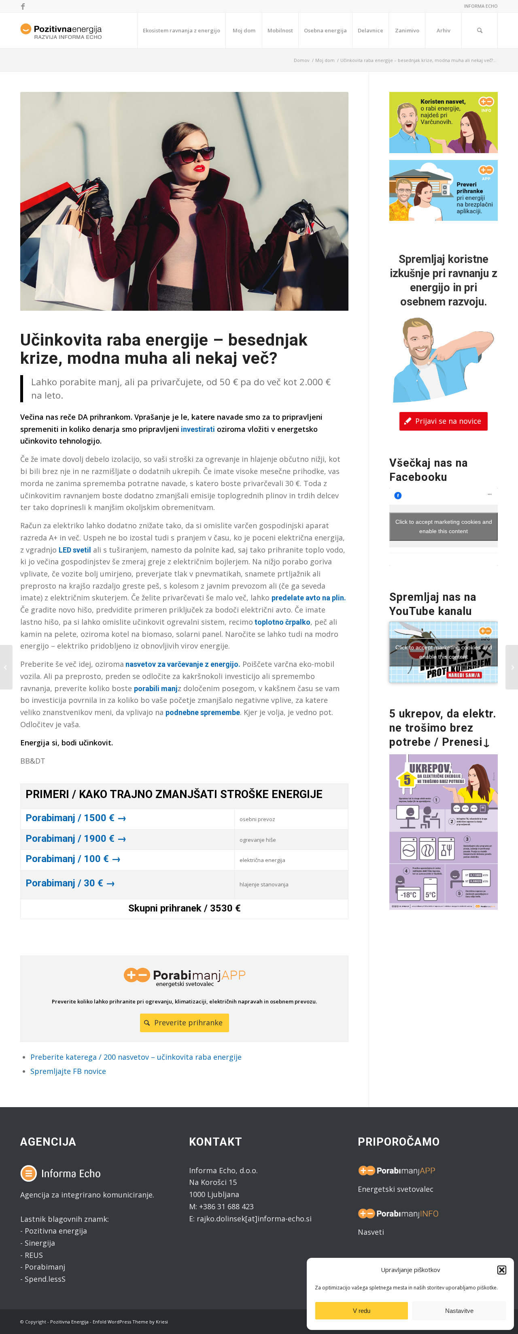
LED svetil (75, 550)
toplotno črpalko (281, 622)
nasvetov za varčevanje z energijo (181, 664)
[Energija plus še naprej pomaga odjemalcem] (511, 667)
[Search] (479, 30)
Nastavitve (459, 1310)
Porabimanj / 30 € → (70, 883)
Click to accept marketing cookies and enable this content (443, 526)
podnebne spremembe (203, 712)
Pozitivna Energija (69, 1322)
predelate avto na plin (308, 597)
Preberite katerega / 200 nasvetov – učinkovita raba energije (136, 1057)
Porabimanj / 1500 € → (76, 818)
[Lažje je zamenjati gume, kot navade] (6, 667)
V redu (361, 1310)
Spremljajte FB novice (68, 1071)
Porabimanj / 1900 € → (76, 838)
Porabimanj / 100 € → (73, 858)
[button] (502, 1270)
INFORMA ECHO (481, 6)
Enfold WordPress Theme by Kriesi (130, 1322)
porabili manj (156, 688)
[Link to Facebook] (23, 6)
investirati (197, 429)
